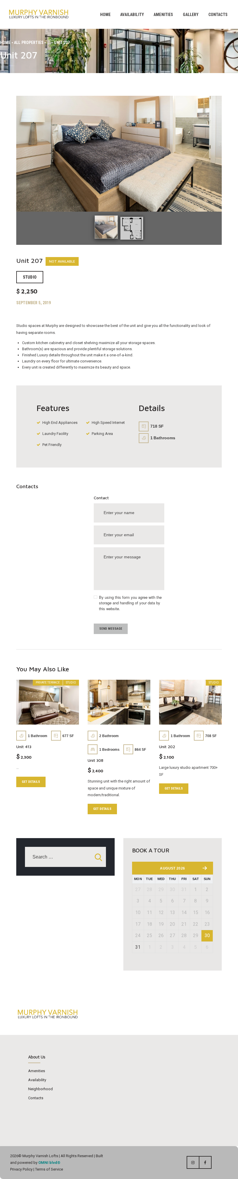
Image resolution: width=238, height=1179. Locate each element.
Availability (37, 1080)
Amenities (36, 1071)
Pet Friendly (52, 444)
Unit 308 (95, 760)
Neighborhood (40, 1089)
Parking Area (102, 433)
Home (5, 42)
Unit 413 (23, 746)
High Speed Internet (108, 422)
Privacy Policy (21, 1169)
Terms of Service (48, 1169)
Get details (31, 782)
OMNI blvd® (49, 1162)
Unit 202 (167, 746)
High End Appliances (59, 422)
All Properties (29, 42)
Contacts (35, 1098)
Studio (30, 277)
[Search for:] (65, 857)
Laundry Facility (55, 433)
